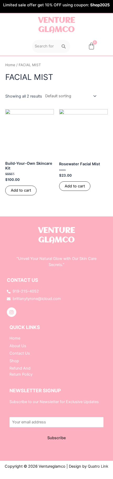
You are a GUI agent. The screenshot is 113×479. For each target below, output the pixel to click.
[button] (16, 46)
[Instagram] (11, 312)
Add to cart (21, 190)
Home (10, 65)
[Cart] (91, 46)
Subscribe (56, 438)
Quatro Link (98, 466)
